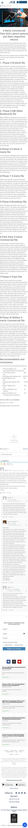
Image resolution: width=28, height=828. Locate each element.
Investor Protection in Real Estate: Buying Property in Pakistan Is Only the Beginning (13, 735)
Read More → (6, 677)
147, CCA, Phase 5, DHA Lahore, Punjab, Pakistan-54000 (14, 810)
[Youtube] (22, 793)
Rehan (14, 499)
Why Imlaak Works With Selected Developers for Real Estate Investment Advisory (13, 718)
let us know (14, 764)
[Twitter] (19, 793)
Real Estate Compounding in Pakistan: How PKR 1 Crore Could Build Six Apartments (13, 701)
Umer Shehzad (16, 589)
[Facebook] (16, 793)
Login (26, 448)
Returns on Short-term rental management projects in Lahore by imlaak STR (13, 685)
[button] (2, 3)
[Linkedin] (25, 793)
